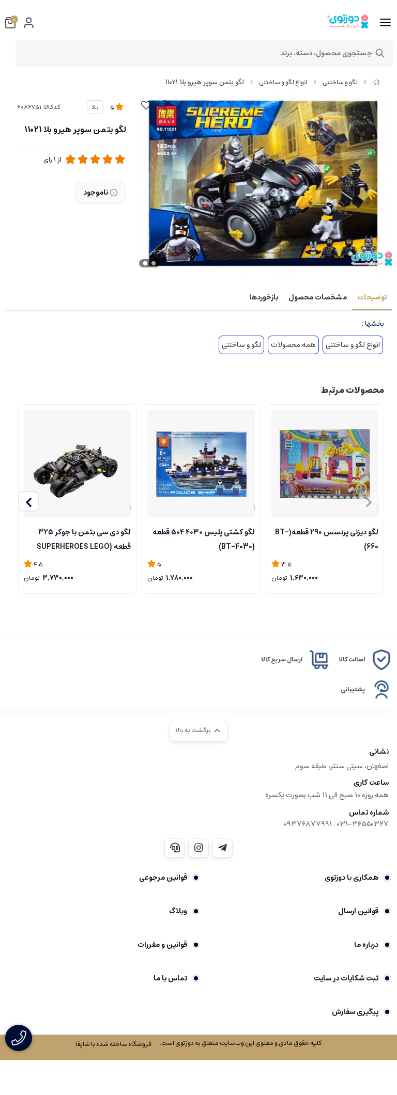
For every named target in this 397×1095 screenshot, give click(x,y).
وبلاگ (178, 911)
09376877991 (308, 824)
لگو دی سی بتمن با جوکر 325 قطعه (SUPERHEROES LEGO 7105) (84, 538)
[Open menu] (385, 23)
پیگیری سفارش (355, 1012)
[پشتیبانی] (174, 847)
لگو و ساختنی (340, 82)
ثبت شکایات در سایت (346, 978)
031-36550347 (363, 824)
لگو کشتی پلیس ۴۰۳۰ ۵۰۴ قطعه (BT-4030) (203, 538)
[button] (28, 501)
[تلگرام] (222, 847)
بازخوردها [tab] (263, 297)
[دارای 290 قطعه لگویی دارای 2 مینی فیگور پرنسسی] (324, 463)
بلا (95, 107)
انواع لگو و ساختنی (283, 82)
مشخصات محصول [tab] (317, 297)
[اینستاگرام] (198, 847)
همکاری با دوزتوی (351, 877)
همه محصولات (293, 345)
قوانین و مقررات (162, 945)
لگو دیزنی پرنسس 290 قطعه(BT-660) (326, 538)
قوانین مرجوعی (163, 877)
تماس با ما (170, 978)
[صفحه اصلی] (376, 82)
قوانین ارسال (358, 911)
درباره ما (366, 945)
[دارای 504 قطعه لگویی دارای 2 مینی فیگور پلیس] (200, 463)
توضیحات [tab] (372, 297)
